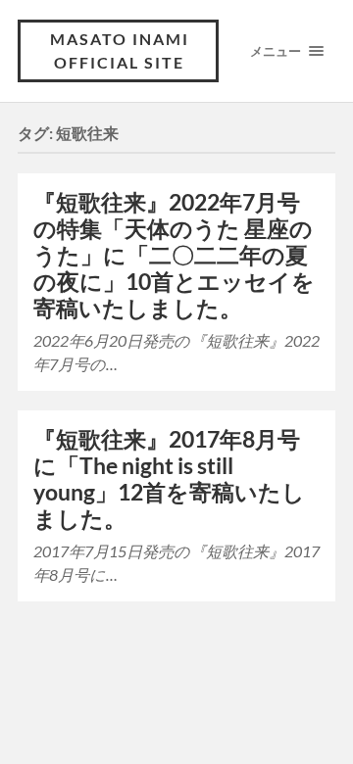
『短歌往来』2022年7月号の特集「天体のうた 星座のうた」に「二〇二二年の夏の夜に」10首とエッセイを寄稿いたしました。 (174, 255)
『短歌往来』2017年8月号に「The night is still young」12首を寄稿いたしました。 (169, 479)
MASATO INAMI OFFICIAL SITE (119, 50)
